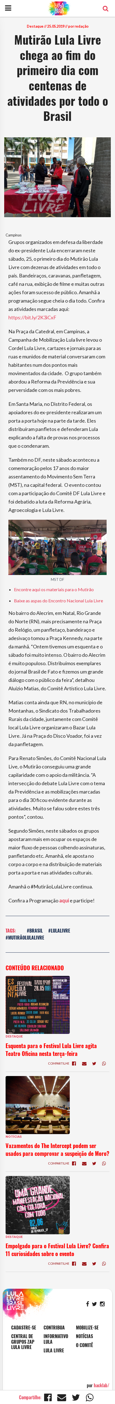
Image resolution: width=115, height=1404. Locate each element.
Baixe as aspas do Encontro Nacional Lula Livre (58, 600)
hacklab (101, 1385)
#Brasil (35, 930)
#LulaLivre (59, 930)
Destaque (35, 26)
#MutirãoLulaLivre (25, 937)
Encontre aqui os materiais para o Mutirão (54, 589)
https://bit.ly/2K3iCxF (32, 317)
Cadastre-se (23, 1327)
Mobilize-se (87, 1327)
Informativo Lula (56, 1339)
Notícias (14, 1136)
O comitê (84, 1345)
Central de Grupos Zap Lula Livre (22, 1342)
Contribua (54, 1327)
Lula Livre (54, 1350)
